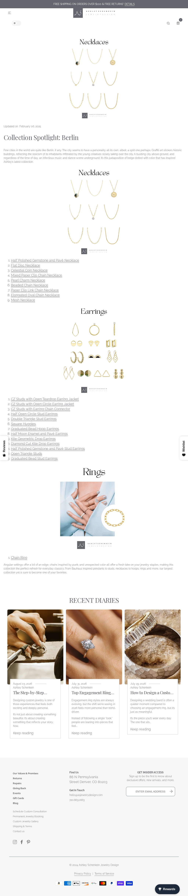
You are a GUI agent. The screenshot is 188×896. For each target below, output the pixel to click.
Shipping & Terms (22, 826)
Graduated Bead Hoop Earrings (35, 429)
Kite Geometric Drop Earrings (33, 439)
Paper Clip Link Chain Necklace (35, 290)
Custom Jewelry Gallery (26, 821)
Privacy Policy (82, 873)
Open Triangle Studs (26, 453)
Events (17, 793)
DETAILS (130, 4)
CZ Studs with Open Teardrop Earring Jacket (45, 399)
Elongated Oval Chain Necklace (35, 295)
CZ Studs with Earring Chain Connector (40, 409)
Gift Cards (18, 798)
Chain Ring (19, 557)
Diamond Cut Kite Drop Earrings (35, 444)
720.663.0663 (76, 799)
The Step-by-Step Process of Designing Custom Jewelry (31, 692)
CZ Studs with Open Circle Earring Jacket (42, 404)
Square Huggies (23, 424)
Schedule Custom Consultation (30, 811)
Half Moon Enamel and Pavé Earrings (39, 434)
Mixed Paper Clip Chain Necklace (36, 275)
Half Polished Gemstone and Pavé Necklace (45, 260)
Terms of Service (104, 873)
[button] (10, 13)
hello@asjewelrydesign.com (86, 795)
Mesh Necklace (23, 300)
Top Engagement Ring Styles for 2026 (91, 692)
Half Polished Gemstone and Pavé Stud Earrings (48, 448)
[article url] (35, 647)
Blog (15, 803)
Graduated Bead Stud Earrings (34, 458)
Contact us (18, 831)
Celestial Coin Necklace (29, 270)
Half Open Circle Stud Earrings (34, 414)
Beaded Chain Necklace (29, 285)
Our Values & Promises (25, 773)
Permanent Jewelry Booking (28, 816)
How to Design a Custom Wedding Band (151, 692)
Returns (17, 778)
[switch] (16, 23)
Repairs (17, 783)
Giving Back (19, 788)
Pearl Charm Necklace (28, 280)
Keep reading (23, 733)
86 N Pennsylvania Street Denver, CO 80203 (88, 779)
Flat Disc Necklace (25, 265)
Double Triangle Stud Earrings (34, 419)
